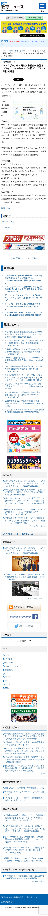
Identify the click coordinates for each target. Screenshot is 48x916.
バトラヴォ (6, 228)
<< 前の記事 (15, 258)
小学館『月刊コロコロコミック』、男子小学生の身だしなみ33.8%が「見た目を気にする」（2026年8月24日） (24, 850)
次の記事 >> (33, 258)
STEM (7, 684)
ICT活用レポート (11, 727)
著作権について (33, 897)
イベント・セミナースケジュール (19, 534)
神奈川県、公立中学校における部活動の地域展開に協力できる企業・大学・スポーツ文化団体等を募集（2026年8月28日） (23, 334)
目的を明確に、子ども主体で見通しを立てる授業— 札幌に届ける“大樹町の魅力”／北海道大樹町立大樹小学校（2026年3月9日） (24, 768)
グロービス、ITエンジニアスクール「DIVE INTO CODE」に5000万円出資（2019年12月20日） (24, 297)
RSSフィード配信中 (24, 607)
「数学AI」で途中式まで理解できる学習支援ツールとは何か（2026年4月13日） (24, 743)
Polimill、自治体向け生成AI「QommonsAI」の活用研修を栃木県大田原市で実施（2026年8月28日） (24, 360)
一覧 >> (42, 774)
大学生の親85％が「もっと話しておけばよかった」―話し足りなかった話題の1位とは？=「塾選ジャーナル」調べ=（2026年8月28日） (24, 377)
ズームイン (8, 475)
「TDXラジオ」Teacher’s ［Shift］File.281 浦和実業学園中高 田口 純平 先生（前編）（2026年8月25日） (25, 576)
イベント (9, 659)
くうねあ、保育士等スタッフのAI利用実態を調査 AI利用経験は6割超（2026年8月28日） (24, 410)
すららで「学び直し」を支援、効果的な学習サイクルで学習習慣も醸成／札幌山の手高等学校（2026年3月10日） (24, 759)
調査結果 (9, 670)
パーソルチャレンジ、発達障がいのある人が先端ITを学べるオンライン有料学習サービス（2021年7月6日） (23, 289)
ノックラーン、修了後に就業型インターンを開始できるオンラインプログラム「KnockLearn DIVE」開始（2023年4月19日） (23, 279)
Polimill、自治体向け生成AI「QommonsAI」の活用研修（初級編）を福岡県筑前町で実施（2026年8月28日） (24, 351)
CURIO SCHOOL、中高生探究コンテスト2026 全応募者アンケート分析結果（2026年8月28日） (24, 403)
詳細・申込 (6, 208)
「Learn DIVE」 (8, 222)
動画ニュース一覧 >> (36, 598)
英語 (7, 688)
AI (6, 681)
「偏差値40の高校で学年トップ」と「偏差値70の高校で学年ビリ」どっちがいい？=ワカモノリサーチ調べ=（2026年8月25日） (25, 817)
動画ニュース (9, 542)
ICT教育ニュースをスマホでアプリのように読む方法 (24, 793)
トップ (4, 51)
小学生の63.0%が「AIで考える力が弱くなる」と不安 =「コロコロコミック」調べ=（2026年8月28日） (24, 386)
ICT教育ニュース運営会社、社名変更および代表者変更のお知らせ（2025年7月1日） (24, 877)
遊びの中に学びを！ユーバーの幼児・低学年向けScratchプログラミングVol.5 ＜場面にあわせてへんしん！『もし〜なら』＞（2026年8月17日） (24, 502)
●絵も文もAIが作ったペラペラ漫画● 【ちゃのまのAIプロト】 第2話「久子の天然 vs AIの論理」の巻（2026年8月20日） (25, 492)
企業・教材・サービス (18, 51)
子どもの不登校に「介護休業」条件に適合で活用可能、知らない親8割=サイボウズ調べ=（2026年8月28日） (23, 394)
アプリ (8, 677)
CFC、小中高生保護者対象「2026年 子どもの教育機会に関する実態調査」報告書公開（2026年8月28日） (24, 368)
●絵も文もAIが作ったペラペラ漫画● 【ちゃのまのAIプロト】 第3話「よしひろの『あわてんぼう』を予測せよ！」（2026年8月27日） (25, 483)
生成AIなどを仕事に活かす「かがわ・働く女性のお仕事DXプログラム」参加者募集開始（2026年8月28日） (24, 343)
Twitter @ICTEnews (24, 626)
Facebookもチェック (24, 616)
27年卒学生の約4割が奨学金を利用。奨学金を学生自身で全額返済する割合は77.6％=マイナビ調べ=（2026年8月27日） (24, 839)
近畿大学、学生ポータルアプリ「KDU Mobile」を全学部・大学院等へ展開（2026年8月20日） (25, 859)
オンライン (10, 655)
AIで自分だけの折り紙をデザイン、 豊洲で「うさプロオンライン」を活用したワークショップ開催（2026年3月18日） (25, 750)
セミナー (9, 662)
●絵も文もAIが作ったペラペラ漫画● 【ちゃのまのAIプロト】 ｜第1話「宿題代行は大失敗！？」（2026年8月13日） (25, 511)
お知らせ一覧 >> (38, 881)
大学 (7, 673)
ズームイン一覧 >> (37, 526)
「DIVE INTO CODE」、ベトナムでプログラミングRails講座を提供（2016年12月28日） (23, 313)
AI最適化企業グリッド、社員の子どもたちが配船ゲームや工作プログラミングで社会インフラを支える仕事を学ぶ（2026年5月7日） (24, 736)
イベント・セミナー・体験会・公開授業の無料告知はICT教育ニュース (24, 799)
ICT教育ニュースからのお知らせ (18, 869)
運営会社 (5, 897)
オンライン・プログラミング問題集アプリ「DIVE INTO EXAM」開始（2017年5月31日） (22, 306)
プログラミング (11, 666)
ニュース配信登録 (34, 18)
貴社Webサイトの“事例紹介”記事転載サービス (24, 788)
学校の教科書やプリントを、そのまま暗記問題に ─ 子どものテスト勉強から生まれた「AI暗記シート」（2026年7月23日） (25, 520)
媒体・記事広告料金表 (15, 18)
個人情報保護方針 (17, 897)
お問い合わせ (7, 902)
